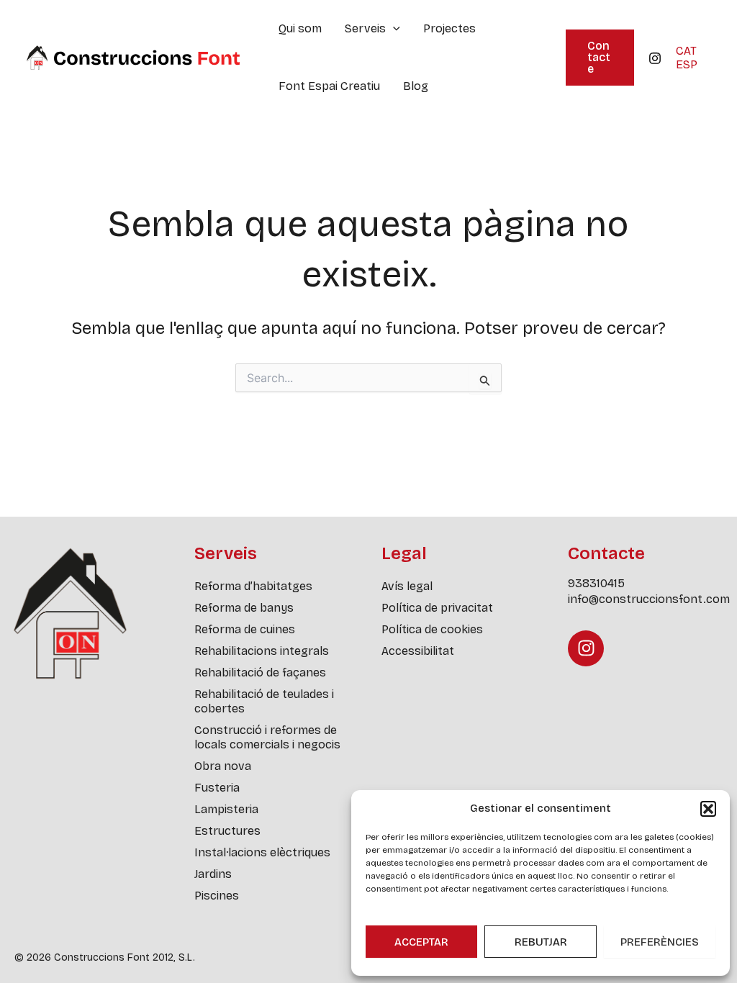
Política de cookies (432, 629)
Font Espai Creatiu (329, 86)
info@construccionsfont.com (649, 599)
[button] (708, 809)
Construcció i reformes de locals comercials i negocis (267, 737)
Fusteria (217, 787)
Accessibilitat (417, 651)
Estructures (227, 831)
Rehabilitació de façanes (260, 672)
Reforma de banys (244, 608)
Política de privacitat (437, 608)
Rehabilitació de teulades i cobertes (264, 701)
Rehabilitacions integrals (261, 651)
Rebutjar (541, 942)
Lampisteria (226, 809)
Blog (415, 86)
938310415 (596, 583)
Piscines (216, 895)
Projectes (449, 28)
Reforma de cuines (244, 629)
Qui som (300, 28)
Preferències (659, 942)
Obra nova (222, 766)
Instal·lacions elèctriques (262, 852)
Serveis (365, 28)
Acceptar (421, 942)
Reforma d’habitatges (253, 586)
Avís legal (407, 586)
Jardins (213, 874)
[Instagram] (654, 58)
